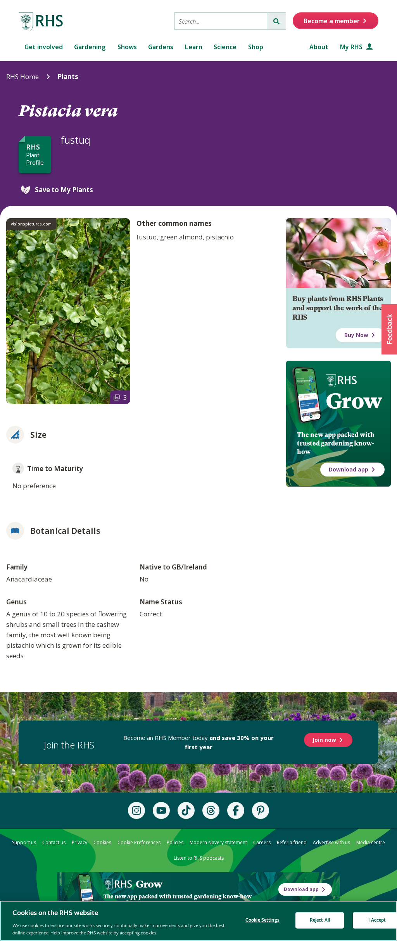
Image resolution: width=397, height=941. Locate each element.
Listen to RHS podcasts (199, 858)
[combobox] (221, 21)
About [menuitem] (318, 47)
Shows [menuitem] (127, 47)
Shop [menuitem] (255, 47)
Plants (67, 76)
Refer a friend (292, 842)
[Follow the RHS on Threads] (210, 810)
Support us (24, 842)
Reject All (320, 920)
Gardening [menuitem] (90, 47)
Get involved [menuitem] (43, 47)
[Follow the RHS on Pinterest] (260, 810)
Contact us (54, 842)
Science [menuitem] (225, 47)
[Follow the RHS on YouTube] (161, 810)
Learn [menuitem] (193, 47)
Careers (262, 842)
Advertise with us (331, 842)
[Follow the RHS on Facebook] (235, 810)
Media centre (370, 842)
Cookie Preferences (139, 842)
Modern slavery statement (218, 842)
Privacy (79, 842)
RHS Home (22, 76)
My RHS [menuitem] (352, 47)
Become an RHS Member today (198, 742)
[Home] (41, 22)
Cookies (102, 842)
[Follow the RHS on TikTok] (186, 810)
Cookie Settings (262, 920)
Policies (175, 842)
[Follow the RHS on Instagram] (136, 810)
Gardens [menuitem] (160, 47)
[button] (389, 329)
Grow (354, 401)
